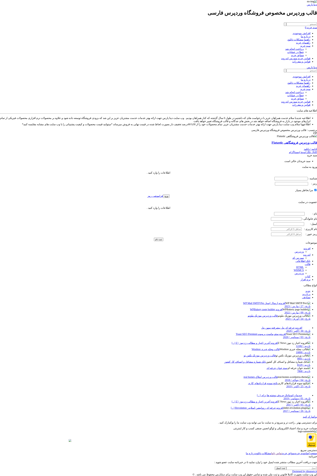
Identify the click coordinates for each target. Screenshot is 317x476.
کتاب (307, 276)
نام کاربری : (309, 229)
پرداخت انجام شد (294, 49)
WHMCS (299, 270)
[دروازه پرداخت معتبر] (312, 446)
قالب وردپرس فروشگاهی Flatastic (294, 142)
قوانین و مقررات (301, 61)
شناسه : (312, 178)
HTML (300, 267)
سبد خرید (305, 45)
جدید (307, 291)
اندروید (306, 254)
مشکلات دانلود (263, 453)
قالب (307, 264)
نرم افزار (305, 279)
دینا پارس (312, 4)
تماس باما (276, 453)
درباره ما (305, 36)
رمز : (312, 183)
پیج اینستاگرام (296, 152)
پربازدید (306, 294)
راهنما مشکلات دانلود (298, 39)
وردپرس (299, 251)
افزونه (306, 248)
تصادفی (306, 297)
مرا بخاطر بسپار (304, 190)
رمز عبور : (309, 234)
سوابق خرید (297, 55)
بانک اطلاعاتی (303, 261)
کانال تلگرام (310, 152)
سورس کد (298, 257)
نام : (311, 213)
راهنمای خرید (303, 42)
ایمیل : (311, 223)
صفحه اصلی (311, 453)
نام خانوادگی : (309, 218)
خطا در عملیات (295, 52)
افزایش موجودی (301, 33)
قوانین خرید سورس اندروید (295, 58)
